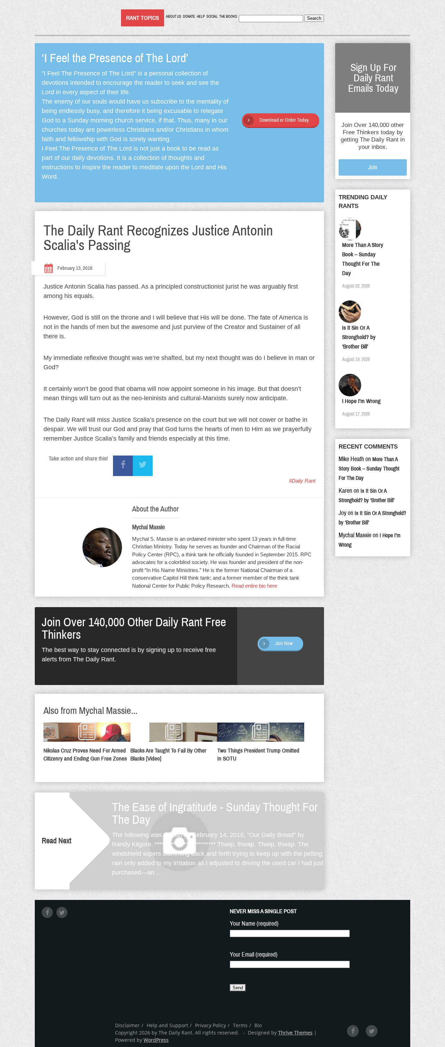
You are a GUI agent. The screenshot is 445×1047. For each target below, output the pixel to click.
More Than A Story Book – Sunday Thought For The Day (369, 468)
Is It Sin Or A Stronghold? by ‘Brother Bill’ (358, 337)
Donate (189, 16)
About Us (173, 16)
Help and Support (167, 1025)
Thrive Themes (295, 1032)
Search (314, 18)
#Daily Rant (302, 481)
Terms (240, 1025)
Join (372, 167)
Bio (258, 1025)
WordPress (156, 1040)
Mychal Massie (148, 527)
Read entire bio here (254, 586)
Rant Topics (142, 18)
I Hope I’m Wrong (361, 401)
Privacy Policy (210, 1025)
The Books (228, 16)
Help (201, 16)
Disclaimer (127, 1025)
